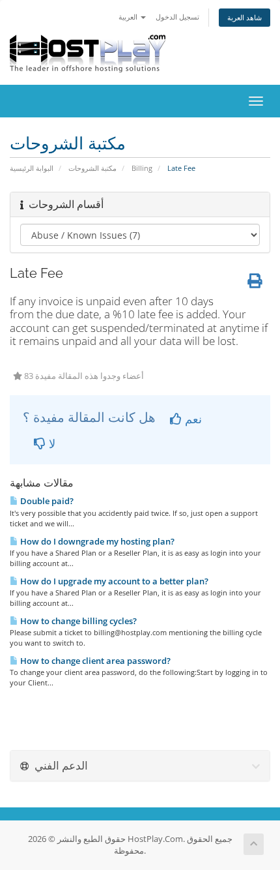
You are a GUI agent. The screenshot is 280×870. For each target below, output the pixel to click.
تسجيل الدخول (177, 17)
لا (50, 443)
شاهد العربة (244, 17)
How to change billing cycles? (77, 621)
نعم (192, 419)
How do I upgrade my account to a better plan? (113, 581)
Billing (142, 168)
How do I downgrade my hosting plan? (96, 541)
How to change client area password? (94, 661)
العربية (129, 17)
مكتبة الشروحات (92, 168)
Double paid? (46, 501)
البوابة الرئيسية (31, 168)
